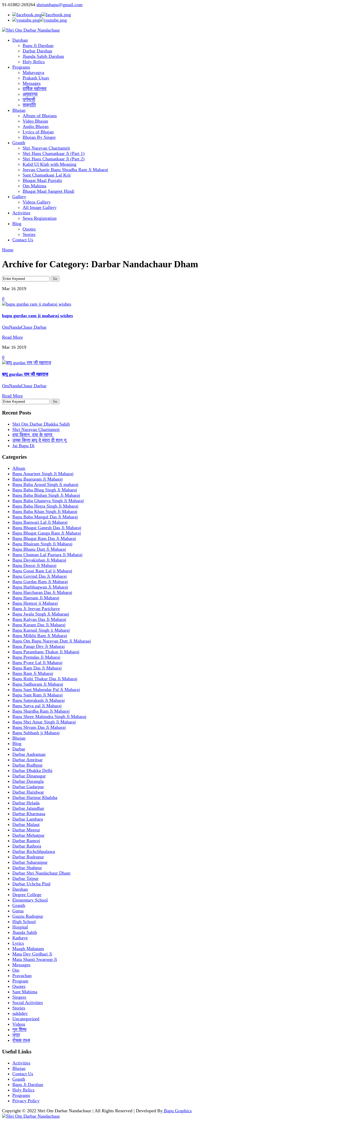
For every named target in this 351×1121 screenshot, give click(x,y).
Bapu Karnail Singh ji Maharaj (41, 630)
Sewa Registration (40, 218)
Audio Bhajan (36, 126)
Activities (21, 212)
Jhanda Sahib (24, 932)
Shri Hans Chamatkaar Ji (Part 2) (54, 158)
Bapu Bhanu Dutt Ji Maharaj (39, 549)
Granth (18, 142)
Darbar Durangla (28, 781)
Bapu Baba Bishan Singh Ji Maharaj (46, 495)
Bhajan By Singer (39, 137)
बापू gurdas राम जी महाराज (25, 374)
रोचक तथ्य (21, 1040)
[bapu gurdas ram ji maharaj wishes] (36, 304)
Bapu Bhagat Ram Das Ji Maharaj (44, 538)
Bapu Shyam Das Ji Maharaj (39, 727)
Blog (16, 223)
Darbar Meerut (26, 829)
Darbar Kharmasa (28, 813)
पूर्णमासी (29, 99)
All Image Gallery (40, 207)
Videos (18, 1024)
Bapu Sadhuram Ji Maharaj (37, 684)
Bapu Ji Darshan (38, 45)
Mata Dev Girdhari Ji (32, 954)
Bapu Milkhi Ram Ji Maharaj (39, 635)
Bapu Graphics (177, 1110)
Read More (12, 337)
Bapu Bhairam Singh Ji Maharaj (42, 543)
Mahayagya (33, 72)
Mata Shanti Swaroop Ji (34, 959)
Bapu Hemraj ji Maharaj (35, 603)
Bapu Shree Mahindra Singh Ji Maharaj (49, 716)
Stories (29, 234)
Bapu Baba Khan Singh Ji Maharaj (44, 511)
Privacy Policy (26, 1100)
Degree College (26, 894)
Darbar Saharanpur (30, 862)
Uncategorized (25, 1018)
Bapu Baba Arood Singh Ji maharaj (45, 484)
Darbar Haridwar (28, 792)
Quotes (29, 229)
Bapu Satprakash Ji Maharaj (38, 700)
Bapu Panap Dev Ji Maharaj (38, 646)
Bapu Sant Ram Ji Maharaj (37, 694)
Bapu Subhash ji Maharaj (36, 732)
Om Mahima (34, 185)
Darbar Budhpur (27, 765)
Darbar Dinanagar (29, 775)
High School (24, 921)
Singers (19, 997)
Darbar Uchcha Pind (31, 883)
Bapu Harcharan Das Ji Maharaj (42, 592)
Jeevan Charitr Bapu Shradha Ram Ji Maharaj (65, 169)
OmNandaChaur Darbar (24, 327)
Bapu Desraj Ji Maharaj (34, 565)
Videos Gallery (37, 202)
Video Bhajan (35, 121)
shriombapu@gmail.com (59, 4)
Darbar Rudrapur (28, 856)
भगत (16, 1034)
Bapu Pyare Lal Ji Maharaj (37, 662)
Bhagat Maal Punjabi (42, 180)
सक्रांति (29, 104)
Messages (32, 83)
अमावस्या (30, 94)
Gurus (18, 910)
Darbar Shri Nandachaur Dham (41, 873)
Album (18, 468)
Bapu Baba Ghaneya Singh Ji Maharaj (48, 500)
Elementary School (30, 900)
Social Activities (27, 1002)
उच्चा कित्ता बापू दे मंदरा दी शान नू (40, 440)
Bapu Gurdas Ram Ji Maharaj (40, 581)
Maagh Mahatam (28, 948)
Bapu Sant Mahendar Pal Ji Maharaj (46, 689)
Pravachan (22, 975)
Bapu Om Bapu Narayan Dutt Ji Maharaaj (51, 641)
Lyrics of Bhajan (38, 131)
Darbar (18, 748)
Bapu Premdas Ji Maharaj (36, 657)
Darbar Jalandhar (28, 808)
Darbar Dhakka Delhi (32, 770)
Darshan (20, 40)
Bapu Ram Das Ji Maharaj (37, 667)
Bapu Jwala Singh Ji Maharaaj (40, 614)
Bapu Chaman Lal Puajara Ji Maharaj (47, 554)
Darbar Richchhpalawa (33, 851)
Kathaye (20, 937)
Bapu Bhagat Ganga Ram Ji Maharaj (46, 533)
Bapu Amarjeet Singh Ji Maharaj (42, 473)
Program (20, 981)
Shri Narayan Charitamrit (46, 148)
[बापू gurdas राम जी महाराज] (26, 362)
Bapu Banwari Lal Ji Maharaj (40, 522)
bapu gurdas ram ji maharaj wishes (37, 315)
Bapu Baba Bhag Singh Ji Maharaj (44, 489)
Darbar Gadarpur (28, 786)
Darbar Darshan (37, 50)
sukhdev (20, 1013)
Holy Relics (34, 61)
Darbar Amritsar (27, 759)
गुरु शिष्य (19, 1029)
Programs (21, 67)
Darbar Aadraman (28, 754)
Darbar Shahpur (27, 867)
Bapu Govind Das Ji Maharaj (39, 576)
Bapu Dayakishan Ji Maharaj (39, 560)
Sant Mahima (24, 991)
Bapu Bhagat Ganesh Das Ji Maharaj (46, 527)
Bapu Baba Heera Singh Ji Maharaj (45, 506)
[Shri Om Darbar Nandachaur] (31, 30)
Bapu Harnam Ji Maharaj (35, 597)
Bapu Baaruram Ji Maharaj (37, 479)
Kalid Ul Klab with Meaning (49, 164)
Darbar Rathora (26, 846)
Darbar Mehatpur (28, 835)
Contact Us (22, 239)
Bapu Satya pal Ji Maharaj (37, 705)
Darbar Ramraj (26, 840)
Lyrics (18, 943)
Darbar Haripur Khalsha (34, 797)
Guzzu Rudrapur (27, 916)
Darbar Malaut (26, 824)
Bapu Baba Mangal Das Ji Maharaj (45, 516)
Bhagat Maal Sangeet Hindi (48, 191)
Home (7, 249)
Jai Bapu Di (23, 445)
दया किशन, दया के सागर (33, 434)
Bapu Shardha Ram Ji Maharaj (41, 711)
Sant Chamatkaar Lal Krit (47, 175)
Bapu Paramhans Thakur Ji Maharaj (45, 651)
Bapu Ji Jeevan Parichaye (36, 608)
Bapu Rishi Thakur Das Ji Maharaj (44, 678)
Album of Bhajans (40, 115)
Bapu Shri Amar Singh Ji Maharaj (44, 721)
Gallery (19, 196)
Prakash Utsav (36, 77)
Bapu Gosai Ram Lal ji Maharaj (42, 570)
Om (15, 970)
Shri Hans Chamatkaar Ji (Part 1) (54, 153)
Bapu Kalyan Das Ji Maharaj (39, 619)
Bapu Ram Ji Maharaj (32, 673)
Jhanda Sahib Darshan (43, 56)
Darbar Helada (26, 802)
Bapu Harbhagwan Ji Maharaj (40, 587)
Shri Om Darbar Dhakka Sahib (41, 424)
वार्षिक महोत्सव (35, 88)
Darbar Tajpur (25, 878)
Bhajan (18, 110)
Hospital (20, 927)
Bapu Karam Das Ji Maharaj (39, 624)
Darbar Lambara (27, 819)
